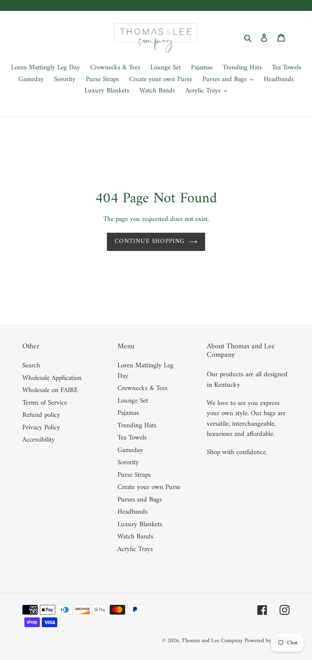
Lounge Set (132, 401)
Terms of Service (44, 403)
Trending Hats (136, 426)
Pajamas (128, 413)
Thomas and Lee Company (212, 641)
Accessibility (38, 440)
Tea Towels (132, 438)
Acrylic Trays (135, 549)
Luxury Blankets (139, 525)
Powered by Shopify (267, 641)
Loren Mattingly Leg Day (145, 371)
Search (31, 366)
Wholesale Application (52, 378)
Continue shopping (150, 241)
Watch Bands (135, 537)
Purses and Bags (139, 500)
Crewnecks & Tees (142, 388)
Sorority (128, 462)
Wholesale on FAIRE (50, 390)
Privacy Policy (41, 428)
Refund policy (41, 415)
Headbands (132, 512)
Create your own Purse (148, 487)
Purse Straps (134, 475)
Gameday (130, 450)
